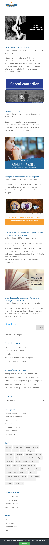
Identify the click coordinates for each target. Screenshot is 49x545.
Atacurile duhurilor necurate (16, 413)
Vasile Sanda (10, 377)
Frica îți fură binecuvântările (16, 347)
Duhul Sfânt (9, 454)
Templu (36, 476)
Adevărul (9, 447)
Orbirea (23, 469)
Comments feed (11, 527)
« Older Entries (10, 324)
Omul (16, 469)
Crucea (8, 451)
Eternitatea (28, 454)
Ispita (40, 458)
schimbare (33, 473)
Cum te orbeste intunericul (17, 47)
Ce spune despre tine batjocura (30, 381)
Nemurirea (9, 469)
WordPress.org (10, 530)
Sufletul (16, 476)
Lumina (8, 465)
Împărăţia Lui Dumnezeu (27, 480)
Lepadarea (26, 462)
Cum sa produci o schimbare (16, 361)
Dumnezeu (18, 454)
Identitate (24, 458)
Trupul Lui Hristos (11, 480)
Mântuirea (31, 465)
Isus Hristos (9, 462)
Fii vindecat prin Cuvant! (14, 427)
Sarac (16, 473)
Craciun (28, 447)
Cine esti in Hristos (12, 420)
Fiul (7, 458)
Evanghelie (37, 454)
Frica (11, 458)
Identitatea (32, 458)
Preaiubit (31, 469)
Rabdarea (9, 473)
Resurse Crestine (11, 504)
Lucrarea (35, 462)
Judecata (18, 462)
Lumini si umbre (31, 114)
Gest (17, 458)
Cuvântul (15, 451)
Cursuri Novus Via (12, 496)
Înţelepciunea (19, 483)
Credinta (36, 447)
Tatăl (30, 476)
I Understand (24, 543)
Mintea (23, 465)
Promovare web (11, 500)
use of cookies (40, 541)
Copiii (22, 447)
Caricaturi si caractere (13, 417)
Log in (7, 519)
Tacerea (24, 476)
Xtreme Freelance (11, 507)
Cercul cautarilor (13, 111)
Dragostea (31, 451)
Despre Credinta (30, 179)
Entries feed (9, 523)
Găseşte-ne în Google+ (13, 335)
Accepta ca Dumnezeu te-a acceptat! (22, 176)
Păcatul (38, 469)
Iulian (9, 50)
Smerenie (9, 476)
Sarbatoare (23, 473)
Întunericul (9, 483)
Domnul (23, 451)
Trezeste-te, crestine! (32, 50)
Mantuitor (16, 465)
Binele (16, 447)
